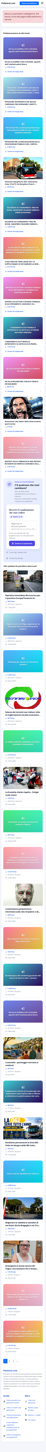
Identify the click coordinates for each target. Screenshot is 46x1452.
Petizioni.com (8, 3)
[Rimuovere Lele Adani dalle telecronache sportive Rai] (23, 415)
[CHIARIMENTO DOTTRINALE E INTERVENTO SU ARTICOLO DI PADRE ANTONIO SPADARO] (23, 335)
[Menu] (42, 3)
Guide (6, 1395)
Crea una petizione (29, 3)
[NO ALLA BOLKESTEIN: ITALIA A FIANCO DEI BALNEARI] (23, 375)
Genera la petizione (23, 543)
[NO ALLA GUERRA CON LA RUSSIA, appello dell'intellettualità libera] (23, 55)
